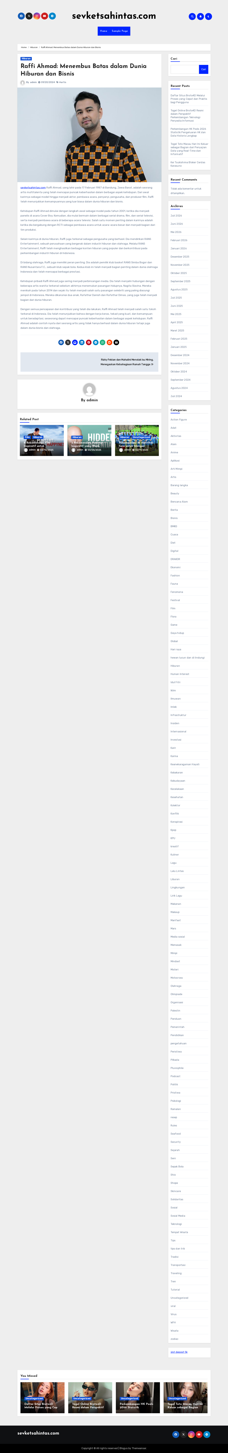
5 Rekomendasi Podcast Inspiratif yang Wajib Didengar (87, 446)
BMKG (174, 526)
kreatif (175, 846)
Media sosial (178, 936)
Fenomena (177, 592)
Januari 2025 (179, 347)
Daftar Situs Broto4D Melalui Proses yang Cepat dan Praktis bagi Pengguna (189, 99)
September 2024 (181, 379)
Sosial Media (178, 1215)
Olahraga (176, 986)
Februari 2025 (179, 338)
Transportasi (178, 1265)
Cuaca (174, 534)
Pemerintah (178, 1027)
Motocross (177, 977)
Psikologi (176, 1100)
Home (103, 31)
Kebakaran (177, 772)
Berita (174, 509)
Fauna (174, 583)
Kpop (173, 830)
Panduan (176, 1018)
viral (173, 1306)
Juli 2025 (176, 297)
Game (174, 624)
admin (33, 82)
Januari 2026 (179, 248)
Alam (174, 444)
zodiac (175, 1338)
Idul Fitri (176, 682)
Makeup (175, 912)
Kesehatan (177, 797)
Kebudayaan (178, 780)
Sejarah (175, 1150)
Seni (173, 1158)
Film (27, 437)
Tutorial (175, 1289)
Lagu (174, 862)
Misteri (175, 969)
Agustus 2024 (179, 388)
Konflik (175, 813)
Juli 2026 (176, 215)
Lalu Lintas (177, 871)
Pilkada (175, 1059)
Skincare (176, 1191)
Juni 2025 (177, 305)
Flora (174, 616)
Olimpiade (176, 994)
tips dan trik (178, 1248)
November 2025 (180, 264)
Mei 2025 (176, 314)
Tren (173, 1281)
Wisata (175, 1330)
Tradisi (175, 1256)
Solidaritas (177, 1199)
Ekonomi (176, 567)
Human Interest (180, 674)
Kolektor (175, 805)
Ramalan (176, 1109)
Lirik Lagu (176, 895)
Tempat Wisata (179, 1232)
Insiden (175, 723)
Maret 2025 (177, 330)
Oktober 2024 (179, 371)
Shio (173, 1174)
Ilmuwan (176, 698)
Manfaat (176, 920)
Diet (173, 542)
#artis (62, 82)
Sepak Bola (177, 1166)
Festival (175, 600)
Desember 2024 (180, 355)
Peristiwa (176, 1051)
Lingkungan (178, 887)
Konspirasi (177, 821)
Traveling (176, 1273)
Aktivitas (176, 436)
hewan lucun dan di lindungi (188, 657)
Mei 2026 (176, 232)
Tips (173, 1240)
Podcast (175, 1076)
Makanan (176, 903)
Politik (174, 1084)
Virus (174, 1314)
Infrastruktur (178, 715)
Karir (173, 747)
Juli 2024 (176, 396)
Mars (173, 928)
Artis (173, 477)
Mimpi (174, 953)
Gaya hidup (177, 633)
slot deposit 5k (179, 1352)
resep (174, 1117)
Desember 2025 (180, 256)
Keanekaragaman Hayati (185, 764)
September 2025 (180, 281)
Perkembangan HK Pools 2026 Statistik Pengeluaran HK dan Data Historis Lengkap (188, 132)
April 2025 (177, 322)
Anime (174, 452)
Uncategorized (141, 437)
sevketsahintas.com (114, 16)
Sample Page (120, 31)
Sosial (174, 1207)
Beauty (175, 493)
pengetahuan (179, 1043)
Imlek (174, 706)
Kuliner (175, 854)
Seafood (176, 1133)
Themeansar (139, 1448)
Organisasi (177, 1002)
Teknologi (176, 1224)
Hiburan (26, 58)
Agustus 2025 (179, 289)
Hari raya (176, 649)
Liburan (175, 879)
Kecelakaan (177, 789)
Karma (174, 756)
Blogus (124, 1448)
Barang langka (179, 485)
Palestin (175, 1010)
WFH (173, 1322)
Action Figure (179, 419)
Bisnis (174, 518)
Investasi (176, 739)
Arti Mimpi (177, 468)
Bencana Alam (179, 501)
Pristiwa (175, 1092)
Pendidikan (177, 1035)
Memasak (176, 944)
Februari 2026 (179, 240)
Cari (174, 58)
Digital (174, 550)
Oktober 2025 (179, 273)
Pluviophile (177, 1068)
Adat (174, 427)
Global (174, 641)
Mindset (175, 961)
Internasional (178, 731)
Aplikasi (175, 460)
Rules (174, 1125)
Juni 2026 (177, 223)
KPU (173, 838)
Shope (174, 1183)
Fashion (175, 575)
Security (176, 1141)
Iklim (173, 690)
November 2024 (180, 363)
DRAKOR (175, 559)
